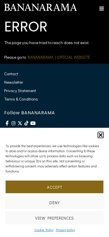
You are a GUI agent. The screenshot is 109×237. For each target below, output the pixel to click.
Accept (54, 187)
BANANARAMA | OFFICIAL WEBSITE (59, 57)
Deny (54, 202)
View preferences (54, 218)
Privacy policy (65, 229)
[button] (100, 135)
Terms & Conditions (21, 99)
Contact (11, 73)
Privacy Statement (20, 90)
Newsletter (13, 82)
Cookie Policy (43, 229)
